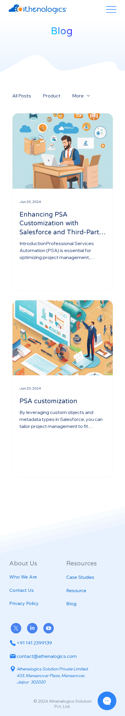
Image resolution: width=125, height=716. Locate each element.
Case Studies (80, 577)
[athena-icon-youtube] (48, 628)
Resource (76, 590)
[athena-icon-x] (16, 628)
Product (51, 96)
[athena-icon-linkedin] (32, 628)
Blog (71, 603)
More (78, 96)
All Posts (21, 96)
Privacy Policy (24, 603)
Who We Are (23, 577)
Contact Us (21, 590)
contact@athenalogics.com (47, 656)
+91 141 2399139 (34, 643)
